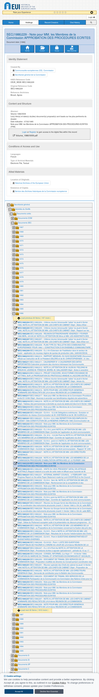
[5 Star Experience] (65, 12)
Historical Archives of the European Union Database (27, 6)
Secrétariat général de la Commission (30, 74)
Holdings (29, 22)
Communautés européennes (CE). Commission (34, 70)
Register (32, 132)
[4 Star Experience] (63, 12)
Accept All (19, 691)
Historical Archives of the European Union (32, 183)
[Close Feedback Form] (91, 12)
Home (11, 22)
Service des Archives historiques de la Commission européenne (41, 191)
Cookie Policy (59, 683)
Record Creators (51, 22)
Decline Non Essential (49, 691)
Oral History (75, 22)
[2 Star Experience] (57, 12)
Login (90, 17)
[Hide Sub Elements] (8, 205)
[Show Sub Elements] (12, 219)
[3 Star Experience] (60, 12)
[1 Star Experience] (55, 12)
